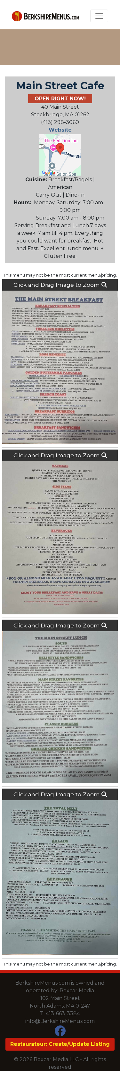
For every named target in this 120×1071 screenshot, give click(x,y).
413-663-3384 (63, 1013)
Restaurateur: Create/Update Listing (60, 1044)
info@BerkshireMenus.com (60, 1021)
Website (60, 130)
